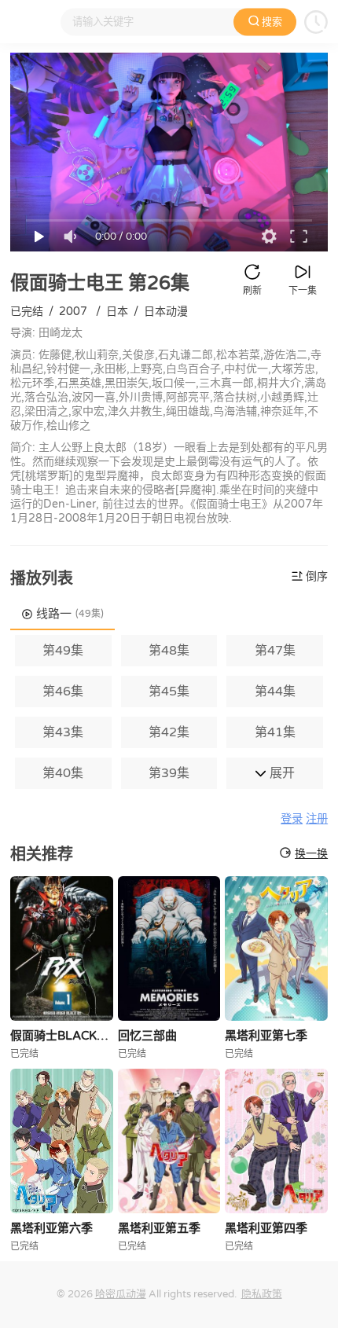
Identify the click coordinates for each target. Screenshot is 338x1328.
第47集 (275, 650)
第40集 (62, 773)
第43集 (62, 732)
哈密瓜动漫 (120, 1294)
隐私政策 (261, 1294)
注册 (317, 819)
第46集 (62, 691)
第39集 (169, 773)
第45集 (169, 691)
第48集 (169, 650)
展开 (280, 773)
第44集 (275, 691)
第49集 (62, 650)
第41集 (275, 732)
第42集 (169, 732)
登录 (292, 819)
